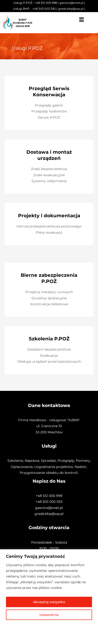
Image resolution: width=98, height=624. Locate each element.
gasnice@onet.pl (71, 3)
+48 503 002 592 (44, 8)
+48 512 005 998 (45, 3)
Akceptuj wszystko (49, 602)
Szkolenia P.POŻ (49, 339)
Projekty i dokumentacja (49, 215)
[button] (82, 19)
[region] (49, 586)
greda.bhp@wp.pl (70, 8)
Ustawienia (49, 615)
